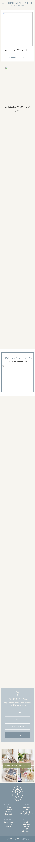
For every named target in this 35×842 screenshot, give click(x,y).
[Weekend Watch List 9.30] (18, 29)
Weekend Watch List (18, 57)
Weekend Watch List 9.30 (17, 51)
